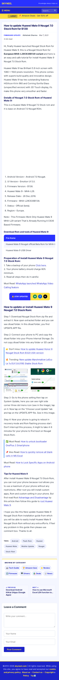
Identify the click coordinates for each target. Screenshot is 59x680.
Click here (41, 265)
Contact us (37, 672)
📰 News (48, 573)
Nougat (41, 546)
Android (15, 541)
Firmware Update (12, 35)
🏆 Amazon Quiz (30, 568)
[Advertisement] (29, 143)
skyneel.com (21, 666)
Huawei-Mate (11, 546)
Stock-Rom (10, 552)
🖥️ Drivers (25, 573)
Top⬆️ (33, 676)
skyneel (7, 3)
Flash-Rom (27, 541)
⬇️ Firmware (11, 573)
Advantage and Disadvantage (33, 497)
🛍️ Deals (37, 573)
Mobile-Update (27, 546)
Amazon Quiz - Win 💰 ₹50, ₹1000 (35, 17)
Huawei (39, 541)
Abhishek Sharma (30, 35)
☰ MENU (6, 10)
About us (26, 672)
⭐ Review (45, 568)
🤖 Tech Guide (12, 568)
